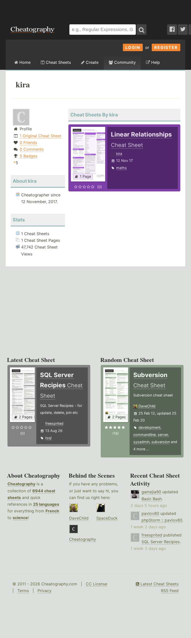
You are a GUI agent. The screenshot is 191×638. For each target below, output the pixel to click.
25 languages (46, 504)
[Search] (141, 29)
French (52, 510)
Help (155, 62)
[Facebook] (172, 29)
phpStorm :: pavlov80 (162, 520)
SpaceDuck (107, 518)
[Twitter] (183, 29)
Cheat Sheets (58, 62)
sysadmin (141, 442)
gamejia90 (151, 491)
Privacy (44, 590)
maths (121, 168)
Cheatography (21, 483)
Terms (23, 590)
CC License (96, 583)
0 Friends (28, 142)
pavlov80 (150, 513)
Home (24, 62)
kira (119, 153)
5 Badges (28, 155)
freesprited (54, 423)
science (20, 517)
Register (166, 47)
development (149, 427)
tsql (48, 438)
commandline (144, 434)
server (163, 434)
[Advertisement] (95, 9)
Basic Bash (152, 498)
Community (124, 62)
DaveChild (147, 406)
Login (132, 47)
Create (91, 62)
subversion (160, 442)
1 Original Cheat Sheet (40, 135)
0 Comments (32, 149)
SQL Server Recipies (161, 541)
